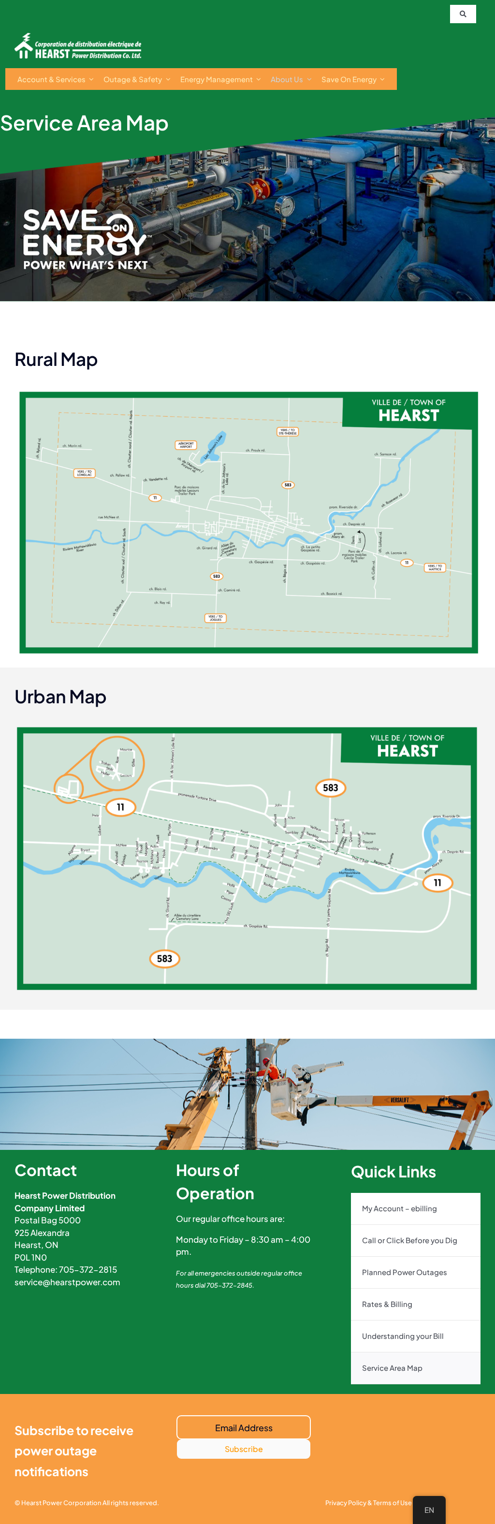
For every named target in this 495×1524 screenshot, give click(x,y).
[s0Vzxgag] (78, 36)
